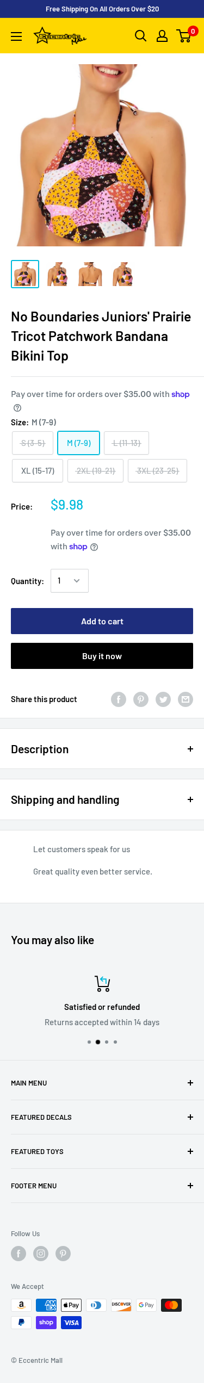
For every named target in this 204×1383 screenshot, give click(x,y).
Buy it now (102, 655)
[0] (184, 35)
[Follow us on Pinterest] (63, 1253)
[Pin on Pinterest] (141, 699)
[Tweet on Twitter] (163, 699)
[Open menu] (16, 36)
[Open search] (141, 36)
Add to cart (102, 621)
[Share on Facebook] (118, 699)
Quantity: (27, 581)
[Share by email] (185, 699)
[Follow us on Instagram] (40, 1253)
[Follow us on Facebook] (18, 1253)
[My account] (162, 36)
